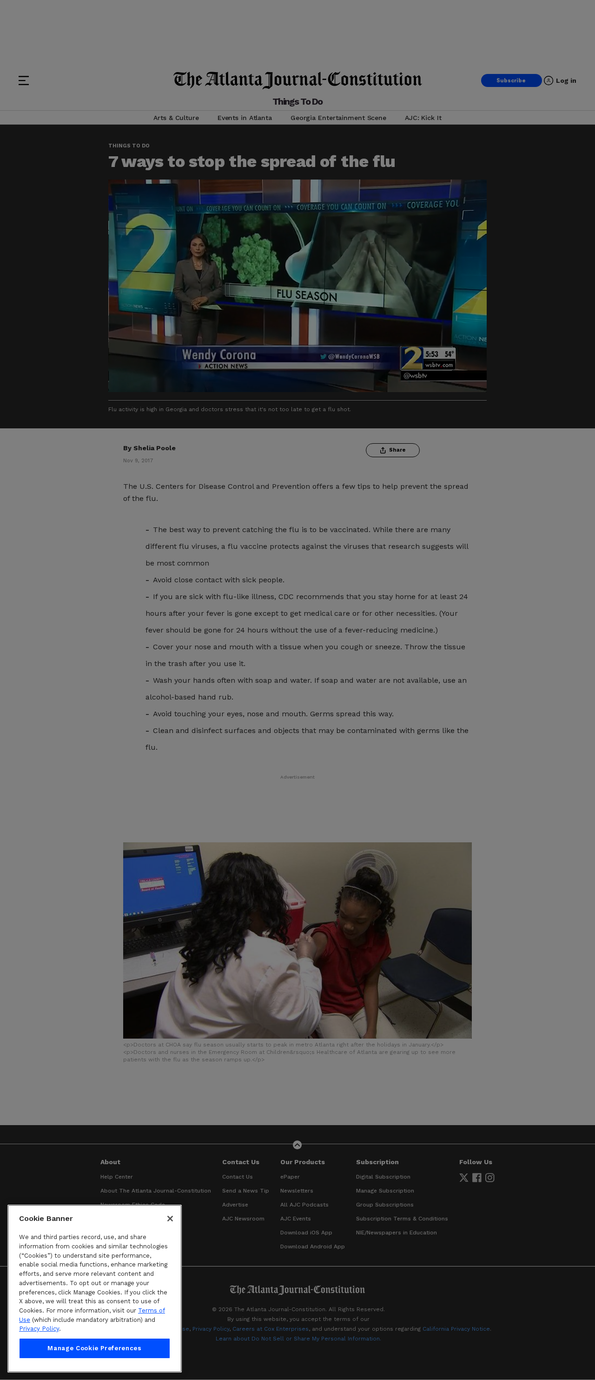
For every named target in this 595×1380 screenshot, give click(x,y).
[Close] (170, 1218)
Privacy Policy (39, 1328)
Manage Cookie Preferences (94, 1348)
